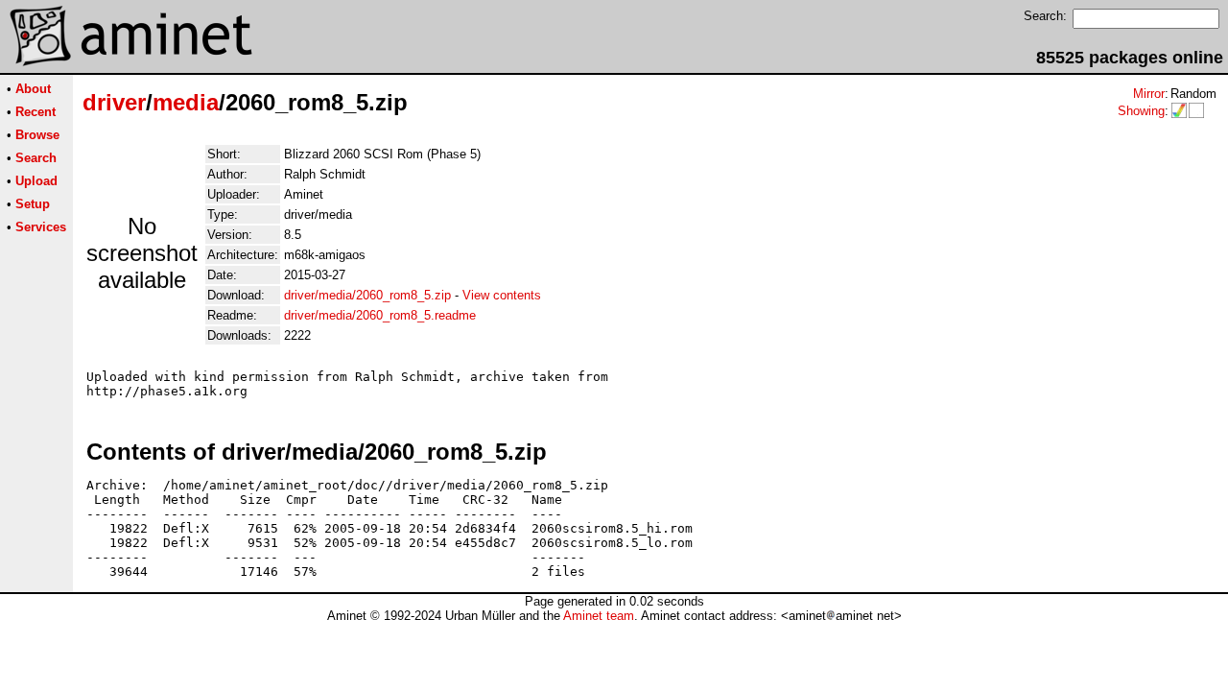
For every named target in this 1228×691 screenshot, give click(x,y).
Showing (1141, 111)
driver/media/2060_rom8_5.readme (380, 315)
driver (114, 102)
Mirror (1149, 93)
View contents (501, 295)
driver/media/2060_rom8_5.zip (367, 295)
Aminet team (598, 615)
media (186, 102)
